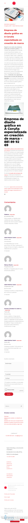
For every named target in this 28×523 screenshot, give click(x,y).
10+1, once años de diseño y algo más (13, 424)
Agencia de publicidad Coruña (15, 188)
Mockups (6, 416)
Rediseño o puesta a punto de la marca (13, 422)
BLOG (8, 467)
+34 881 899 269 (9, 435)
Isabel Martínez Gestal (17, 25)
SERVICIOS (9, 463)
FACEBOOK (9, 474)
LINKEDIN (9, 477)
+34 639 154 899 (11, 456)
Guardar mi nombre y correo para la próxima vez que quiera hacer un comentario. (13, 384)
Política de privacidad (15, 521)
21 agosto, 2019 (7, 25)
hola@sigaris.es (19, 435)
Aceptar (22, 519)
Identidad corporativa (9, 24)
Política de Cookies (9, 500)
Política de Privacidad (9, 494)
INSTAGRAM (10, 475)
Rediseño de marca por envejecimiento (13, 420)
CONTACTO (9, 468)
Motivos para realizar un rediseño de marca (13, 418)
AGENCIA (9, 462)
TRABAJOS (9, 465)
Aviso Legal (7, 497)
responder (12, 214)
